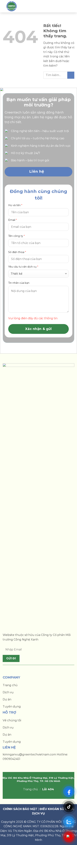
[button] (68, 6)
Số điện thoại (17, 252)
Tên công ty (16, 236)
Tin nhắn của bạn (18, 282)
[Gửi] (70, 75)
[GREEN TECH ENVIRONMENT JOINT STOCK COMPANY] (13, 6)
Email (12, 220)
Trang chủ (30, 789)
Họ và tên (15, 205)
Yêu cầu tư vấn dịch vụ (23, 266)
